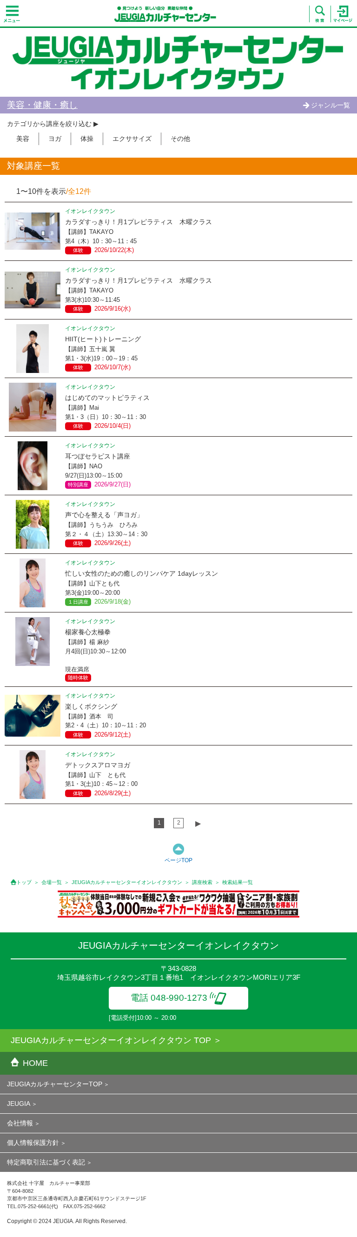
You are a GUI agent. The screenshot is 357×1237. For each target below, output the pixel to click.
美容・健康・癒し (42, 105)
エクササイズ (132, 138)
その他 (180, 138)
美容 (22, 138)
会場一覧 (51, 882)
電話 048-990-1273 (169, 998)
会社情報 (20, 1123)
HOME (35, 1063)
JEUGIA (18, 1103)
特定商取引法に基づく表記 (46, 1162)
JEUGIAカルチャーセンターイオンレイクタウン (127, 882)
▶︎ (198, 823)
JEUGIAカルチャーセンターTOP (54, 1084)
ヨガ (54, 138)
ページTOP (178, 860)
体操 (86, 138)
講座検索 (202, 882)
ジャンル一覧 (330, 105)
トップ (24, 882)
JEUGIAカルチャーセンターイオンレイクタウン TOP (111, 1040)
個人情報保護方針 (33, 1142)
